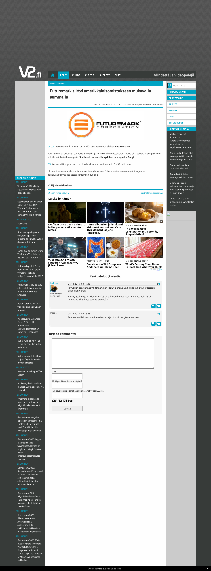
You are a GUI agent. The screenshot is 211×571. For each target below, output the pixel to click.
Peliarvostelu (23, 219)
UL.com (51, 146)
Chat (118, 75)
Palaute (173, 110)
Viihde (76, 75)
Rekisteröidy (176, 98)
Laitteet (104, 75)
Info (171, 116)
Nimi (54, 371)
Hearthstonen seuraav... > (151, 192)
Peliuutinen (22, 182)
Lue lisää (116, 568)
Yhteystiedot (176, 122)
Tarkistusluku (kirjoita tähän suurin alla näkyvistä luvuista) (78, 390)
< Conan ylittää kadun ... (58, 192)
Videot (89, 75)
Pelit (63, 75)
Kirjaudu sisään (177, 91)
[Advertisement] (105, 423)
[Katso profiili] (54, 288)
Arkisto (173, 104)
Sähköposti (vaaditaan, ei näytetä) (67, 381)
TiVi (49, 164)
